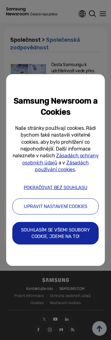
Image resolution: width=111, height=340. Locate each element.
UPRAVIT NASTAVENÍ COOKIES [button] (56, 206)
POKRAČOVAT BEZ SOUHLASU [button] (56, 187)
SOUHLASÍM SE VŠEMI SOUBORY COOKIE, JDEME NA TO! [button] (55, 233)
